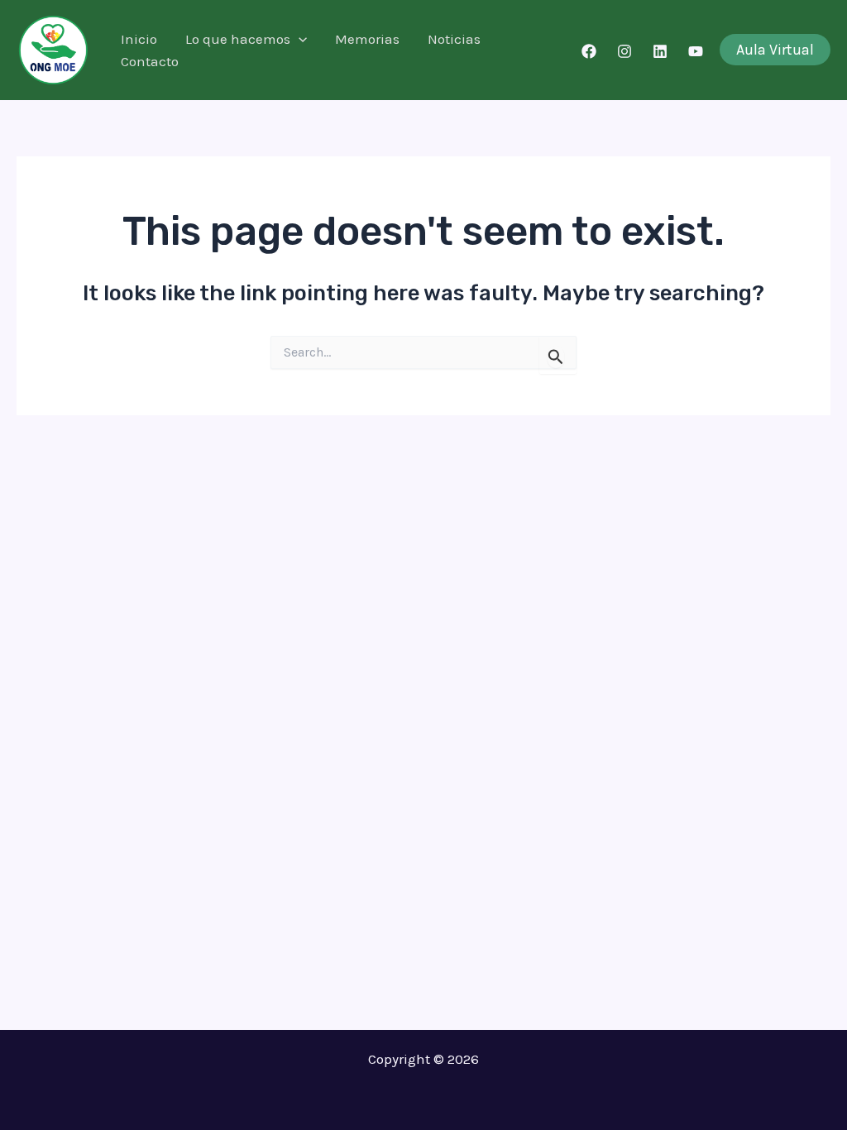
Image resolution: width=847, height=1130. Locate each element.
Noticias (454, 39)
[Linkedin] (660, 51)
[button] (298, 39)
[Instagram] (624, 51)
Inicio (139, 39)
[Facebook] (588, 51)
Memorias (367, 39)
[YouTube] (695, 51)
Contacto (150, 61)
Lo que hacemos (237, 39)
